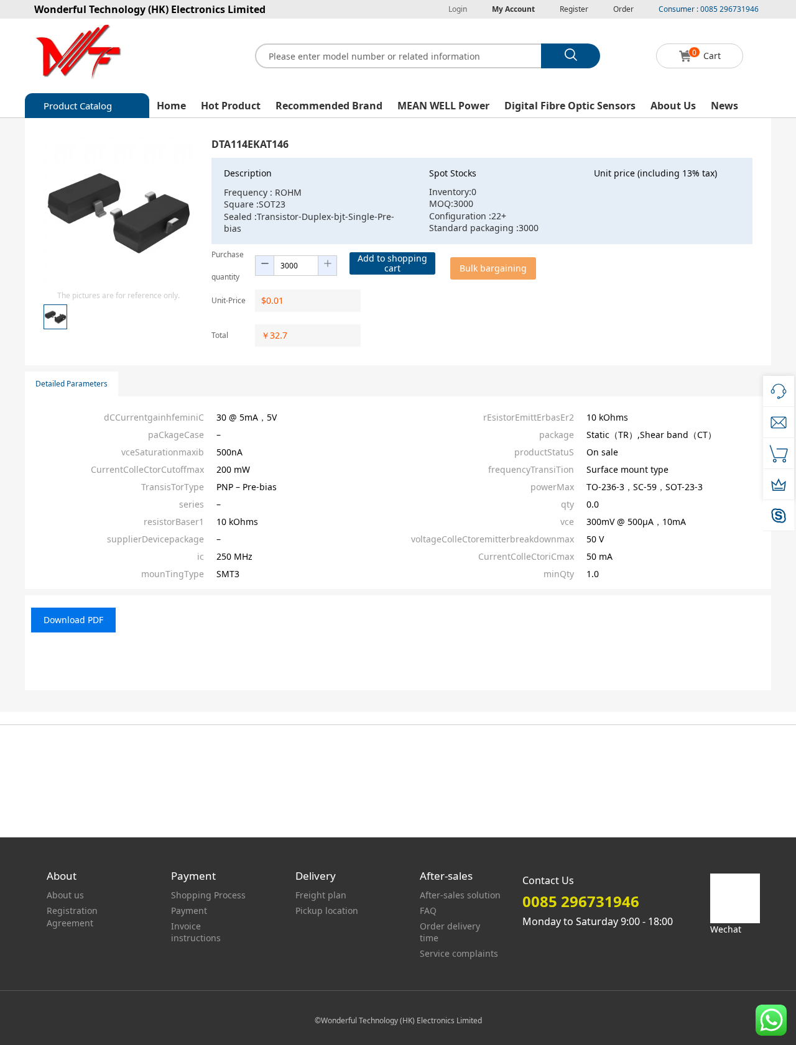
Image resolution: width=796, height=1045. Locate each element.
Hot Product (231, 105)
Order (623, 9)
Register (574, 9)
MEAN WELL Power (443, 105)
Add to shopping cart (392, 263)
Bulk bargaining (493, 268)
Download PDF (73, 620)
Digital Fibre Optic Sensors (570, 105)
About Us (673, 105)
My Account (513, 9)
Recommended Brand (328, 105)
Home (171, 105)
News (724, 105)
